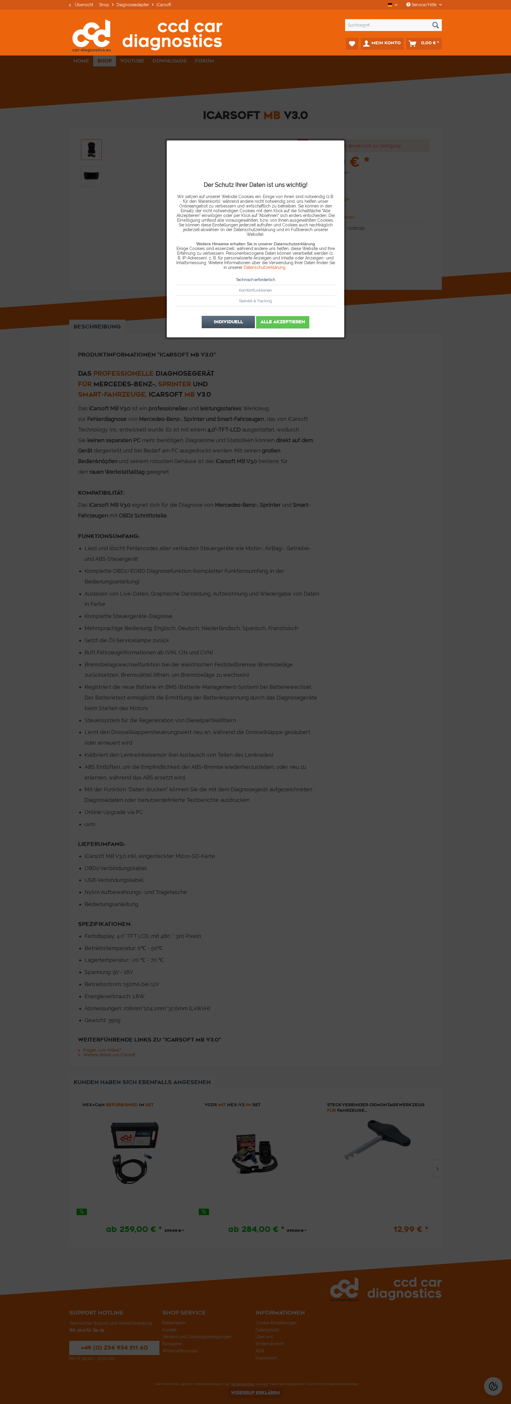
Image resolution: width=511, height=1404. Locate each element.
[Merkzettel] (352, 44)
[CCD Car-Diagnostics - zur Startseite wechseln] (147, 35)
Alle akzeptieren (283, 322)
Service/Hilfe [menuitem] (424, 4)
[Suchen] (435, 25)
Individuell (228, 322)
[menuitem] (255, 25)
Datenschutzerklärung (264, 267)
